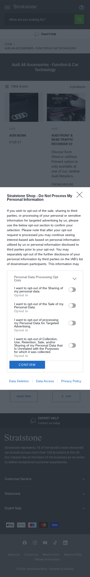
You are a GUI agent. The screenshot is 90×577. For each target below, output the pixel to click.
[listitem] (45, 278)
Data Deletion (19, 381)
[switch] (72, 289)
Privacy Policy (71, 381)
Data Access (45, 381)
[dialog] (45, 288)
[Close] (81, 196)
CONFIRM (27, 365)
